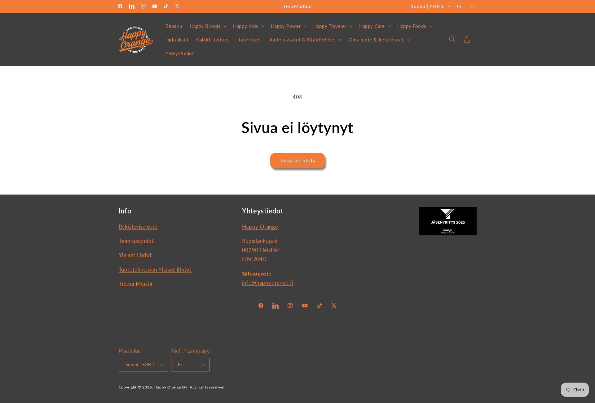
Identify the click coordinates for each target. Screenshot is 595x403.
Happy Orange (260, 226)
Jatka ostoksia (297, 160)
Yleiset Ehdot (135, 255)
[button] (207, 26)
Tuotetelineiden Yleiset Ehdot (155, 269)
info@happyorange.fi (267, 282)
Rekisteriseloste (138, 226)
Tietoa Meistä (135, 284)
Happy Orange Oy (170, 387)
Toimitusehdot (136, 241)
